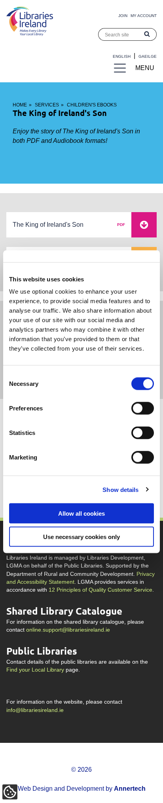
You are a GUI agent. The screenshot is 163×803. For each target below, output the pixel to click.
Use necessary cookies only (81, 536)
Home (20, 105)
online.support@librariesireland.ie (68, 630)
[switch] (142, 408)
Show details (120, 489)
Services (47, 105)
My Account (144, 15)
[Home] (29, 33)
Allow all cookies (81, 513)
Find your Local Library (35, 670)
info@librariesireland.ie (35, 710)
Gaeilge (147, 56)
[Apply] (147, 34)
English (122, 56)
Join (122, 15)
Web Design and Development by (82, 788)
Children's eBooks (92, 105)
